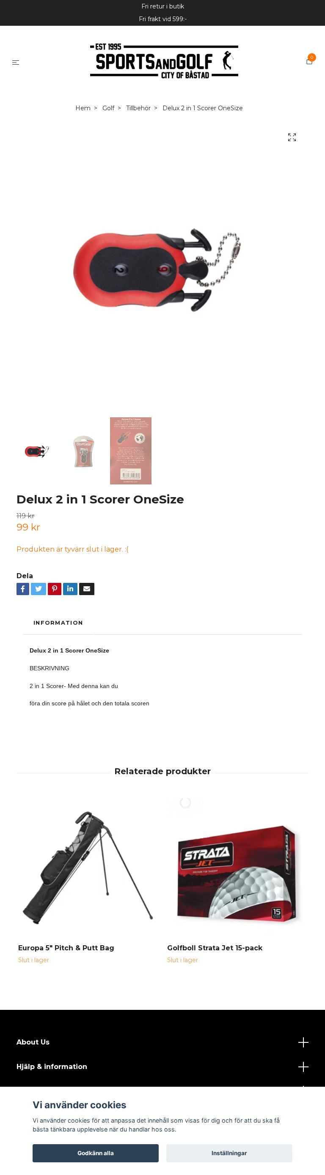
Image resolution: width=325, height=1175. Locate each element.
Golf (108, 175)
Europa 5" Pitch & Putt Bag (66, 1015)
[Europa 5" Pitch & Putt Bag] (87, 934)
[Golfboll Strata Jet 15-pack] (236, 934)
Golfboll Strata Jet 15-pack (214, 1015)
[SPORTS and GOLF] (159, 95)
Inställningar (229, 1153)
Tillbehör (138, 175)
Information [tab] (58, 690)
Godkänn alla (95, 1153)
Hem (83, 175)
